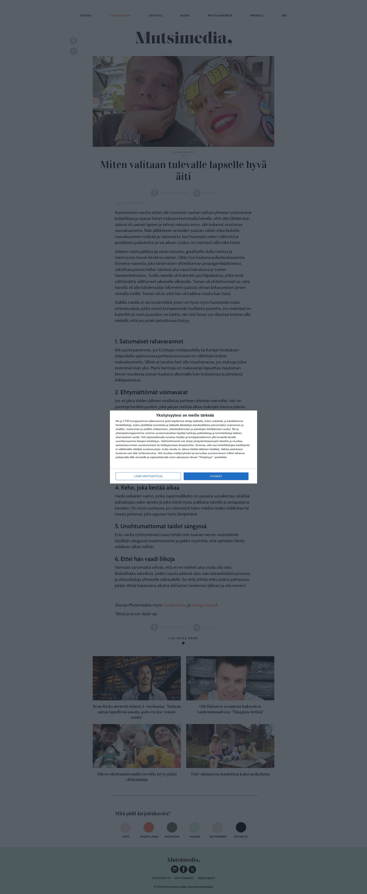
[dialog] (183, 447)
